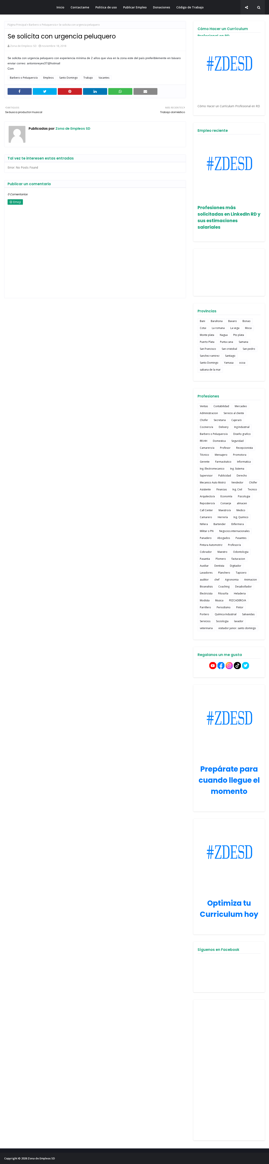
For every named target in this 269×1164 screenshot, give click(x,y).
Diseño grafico (242, 434)
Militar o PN (207, 531)
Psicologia (244, 496)
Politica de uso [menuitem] (106, 7)
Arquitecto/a (207, 496)
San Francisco (208, 349)
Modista (205, 600)
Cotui (203, 328)
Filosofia (223, 593)
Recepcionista (244, 448)
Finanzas (221, 489)
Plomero (221, 559)
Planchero (224, 572)
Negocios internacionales (234, 531)
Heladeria (240, 593)
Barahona (217, 321)
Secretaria (220, 420)
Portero (204, 614)
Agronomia (232, 579)
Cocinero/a (206, 427)
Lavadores (206, 572)
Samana (243, 342)
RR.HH (203, 441)
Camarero (206, 517)
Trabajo (88, 77)
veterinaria (206, 628)
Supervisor (206, 475)
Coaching (223, 586)
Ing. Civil (237, 489)
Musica (219, 600)
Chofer (204, 420)
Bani (202, 321)
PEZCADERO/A (237, 600)
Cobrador (206, 552)
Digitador (235, 565)
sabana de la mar (210, 369)
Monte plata (207, 335)
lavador (238, 621)
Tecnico (252, 489)
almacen (242, 503)
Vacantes (104, 77)
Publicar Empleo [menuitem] (135, 7)
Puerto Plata (207, 342)
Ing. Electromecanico (212, 468)
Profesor (225, 448)
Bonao (247, 321)
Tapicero (241, 572)
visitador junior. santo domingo (237, 628)
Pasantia (205, 559)
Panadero (206, 538)
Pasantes (241, 538)
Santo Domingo (68, 77)
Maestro (222, 552)
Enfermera (237, 524)
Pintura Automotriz (211, 545)
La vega (234, 328)
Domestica (219, 441)
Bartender (220, 524)
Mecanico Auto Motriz (213, 482)
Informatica (244, 461)
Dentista (219, 565)
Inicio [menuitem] (60, 7)
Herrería (223, 517)
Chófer (253, 482)
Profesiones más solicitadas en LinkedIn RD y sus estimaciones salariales (229, 217)
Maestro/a (225, 510)
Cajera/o (236, 420)
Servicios (205, 621)
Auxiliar (204, 565)
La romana (218, 328)
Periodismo (224, 607)
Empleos (48, 77)
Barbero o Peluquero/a (43, 24)
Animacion (250, 579)
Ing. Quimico (240, 517)
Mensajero (221, 455)
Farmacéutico (223, 461)
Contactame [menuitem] (80, 7)
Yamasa (228, 362)
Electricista (206, 593)
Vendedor (237, 482)
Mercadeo (241, 406)
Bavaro (232, 321)
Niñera (204, 524)
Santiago (230, 356)
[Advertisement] (229, 1070)
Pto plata (238, 335)
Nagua (224, 335)
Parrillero (205, 607)
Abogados (223, 538)
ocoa (242, 362)
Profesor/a (234, 545)
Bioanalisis (206, 586)
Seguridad (237, 441)
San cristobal (229, 349)
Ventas (204, 406)
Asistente (205, 489)
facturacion (238, 559)
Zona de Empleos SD (26, 7)
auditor (204, 579)
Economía (226, 496)
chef (216, 579)
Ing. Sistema (237, 468)
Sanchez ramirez (209, 356)
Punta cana (226, 342)
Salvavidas (248, 614)
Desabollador (243, 586)
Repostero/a (207, 503)
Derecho (242, 475)
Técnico (204, 455)
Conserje (225, 503)
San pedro (249, 349)
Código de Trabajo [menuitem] (190, 7)
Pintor (239, 607)
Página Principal (17, 24)
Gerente (205, 461)
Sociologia (222, 621)
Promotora (239, 455)
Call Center (206, 510)
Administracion (209, 413)
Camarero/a (207, 448)
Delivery (223, 427)
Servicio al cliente (234, 413)
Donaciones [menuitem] (161, 7)
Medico (240, 510)
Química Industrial (225, 614)
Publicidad (224, 475)
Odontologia (240, 552)
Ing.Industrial (241, 427)
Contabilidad (221, 406)
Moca (248, 328)
